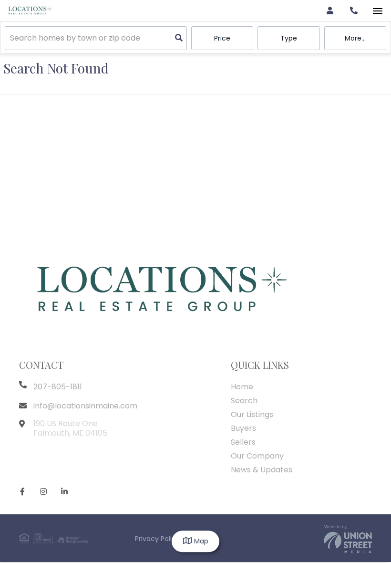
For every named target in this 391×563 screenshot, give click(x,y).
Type (288, 38)
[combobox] (11, 38)
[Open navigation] (377, 11)
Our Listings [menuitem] (252, 414)
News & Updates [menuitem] (261, 469)
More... (355, 38)
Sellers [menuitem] (243, 442)
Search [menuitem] (244, 400)
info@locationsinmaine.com (85, 405)
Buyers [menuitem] (243, 428)
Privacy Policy (157, 538)
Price (222, 38)
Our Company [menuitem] (257, 455)
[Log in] (329, 10)
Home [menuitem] (242, 386)
